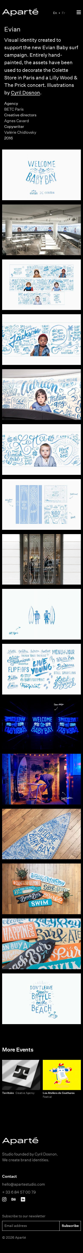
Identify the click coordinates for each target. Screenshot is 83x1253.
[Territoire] (21, 1075)
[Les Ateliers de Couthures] (62, 1075)
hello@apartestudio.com (23, 1184)
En (55, 13)
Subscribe (70, 1225)
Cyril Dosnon (25, 92)
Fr (63, 13)
